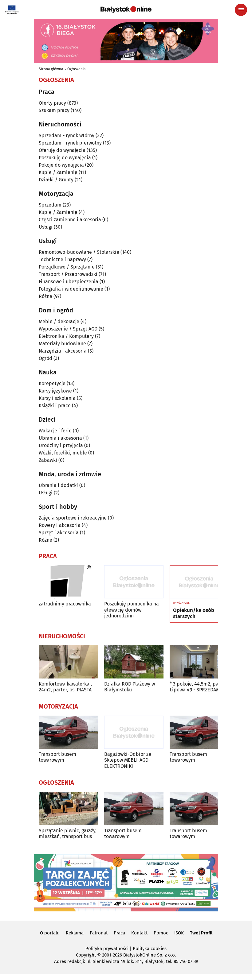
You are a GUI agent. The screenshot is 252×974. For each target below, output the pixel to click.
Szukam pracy (54, 110)
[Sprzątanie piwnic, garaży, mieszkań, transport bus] (68, 808)
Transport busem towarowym (57, 757)
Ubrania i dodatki (58, 485)
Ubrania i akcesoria (60, 438)
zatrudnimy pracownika (65, 604)
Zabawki (48, 460)
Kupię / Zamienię (58, 172)
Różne (45, 296)
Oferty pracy (52, 103)
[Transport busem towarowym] (68, 732)
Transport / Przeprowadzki (68, 274)
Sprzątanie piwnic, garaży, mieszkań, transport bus (67, 833)
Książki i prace (55, 405)
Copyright (86, 955)
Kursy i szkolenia (57, 398)
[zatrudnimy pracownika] (68, 582)
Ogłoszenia (76, 69)
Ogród (45, 358)
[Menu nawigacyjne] (241, 10)
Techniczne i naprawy (62, 259)
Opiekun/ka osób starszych (193, 613)
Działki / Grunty (56, 180)
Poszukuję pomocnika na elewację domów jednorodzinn (131, 609)
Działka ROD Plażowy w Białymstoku (129, 687)
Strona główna (51, 69)
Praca (119, 933)
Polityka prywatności (106, 948)
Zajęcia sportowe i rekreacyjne (73, 518)
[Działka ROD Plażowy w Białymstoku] (133, 662)
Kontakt (139, 933)
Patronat (99, 933)
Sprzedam (50, 205)
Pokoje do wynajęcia (61, 165)
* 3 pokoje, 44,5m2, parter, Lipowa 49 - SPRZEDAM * (199, 687)
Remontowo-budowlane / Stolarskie (79, 252)
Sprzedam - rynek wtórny (66, 135)
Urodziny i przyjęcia (61, 445)
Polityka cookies (150, 948)
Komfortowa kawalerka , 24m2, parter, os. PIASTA (65, 687)
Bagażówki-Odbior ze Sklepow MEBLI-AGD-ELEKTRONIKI (127, 760)
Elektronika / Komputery (66, 336)
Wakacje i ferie (55, 431)
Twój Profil (201, 933)
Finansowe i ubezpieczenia (68, 281)
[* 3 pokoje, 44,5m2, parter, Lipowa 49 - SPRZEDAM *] (199, 662)
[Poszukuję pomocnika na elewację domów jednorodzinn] (133, 582)
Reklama (75, 933)
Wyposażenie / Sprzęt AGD (68, 329)
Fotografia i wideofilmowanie (71, 289)
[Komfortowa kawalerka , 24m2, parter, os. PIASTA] (68, 662)
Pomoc (161, 933)
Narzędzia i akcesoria (63, 351)
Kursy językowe (55, 391)
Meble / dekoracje (59, 321)
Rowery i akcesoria (60, 525)
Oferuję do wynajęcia (62, 150)
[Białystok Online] (126, 9)
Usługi (46, 227)
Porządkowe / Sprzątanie (67, 267)
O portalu (50, 933)
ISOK (179, 933)
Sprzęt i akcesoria (59, 532)
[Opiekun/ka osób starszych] (199, 582)
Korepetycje (52, 383)
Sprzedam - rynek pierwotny (70, 143)
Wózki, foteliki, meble (63, 453)
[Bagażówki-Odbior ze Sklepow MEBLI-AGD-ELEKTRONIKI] (133, 732)
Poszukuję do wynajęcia (65, 157)
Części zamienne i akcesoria (70, 219)
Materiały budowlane (62, 343)
